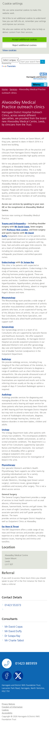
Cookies (5, 710)
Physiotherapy (8, 465)
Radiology (6, 359)
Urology (5, 429)
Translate (11, 66)
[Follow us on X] (18, 676)
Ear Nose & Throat (10, 526)
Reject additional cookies (24, 45)
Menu (36, 84)
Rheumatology (8, 297)
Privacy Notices (8, 704)
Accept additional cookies (24, 39)
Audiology (6, 394)
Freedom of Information (12, 707)
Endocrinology (8, 262)
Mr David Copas (22, 226)
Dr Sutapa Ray (27, 262)
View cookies (9, 50)
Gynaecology (8, 327)
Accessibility (7, 713)
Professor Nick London (17, 229)
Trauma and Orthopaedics (14, 223)
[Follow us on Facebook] (7, 676)
